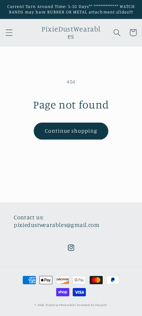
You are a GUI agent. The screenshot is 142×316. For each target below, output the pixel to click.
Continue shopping (71, 130)
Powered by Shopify (92, 305)
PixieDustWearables (60, 305)
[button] (9, 32)
